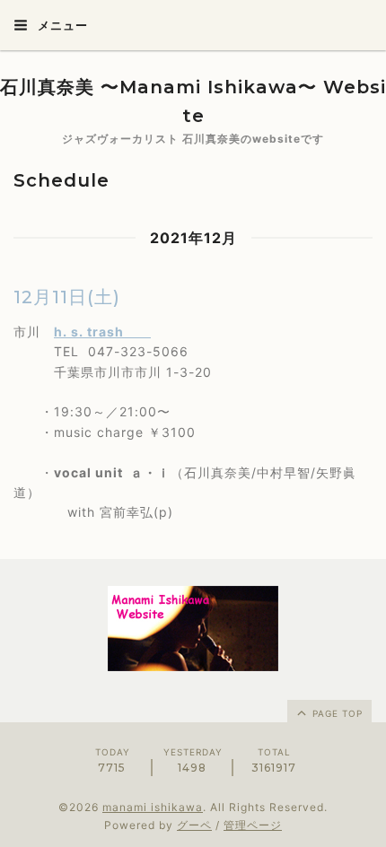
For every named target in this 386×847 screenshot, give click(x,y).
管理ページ (253, 825)
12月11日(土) (66, 297)
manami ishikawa (152, 807)
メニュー (61, 25)
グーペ (194, 825)
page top (336, 713)
